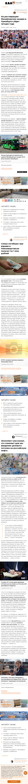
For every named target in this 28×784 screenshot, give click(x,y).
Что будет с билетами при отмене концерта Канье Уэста (13, 223)
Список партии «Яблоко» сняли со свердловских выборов (13, 738)
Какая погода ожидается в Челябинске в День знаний (15, 214)
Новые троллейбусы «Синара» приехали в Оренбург (12, 420)
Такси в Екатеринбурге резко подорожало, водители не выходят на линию (14, 415)
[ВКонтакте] (18, 172)
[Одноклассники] (20, 172)
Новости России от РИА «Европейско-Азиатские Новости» (10, 3)
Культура (10, 168)
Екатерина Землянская (20, 239)
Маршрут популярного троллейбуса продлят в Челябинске (14, 218)
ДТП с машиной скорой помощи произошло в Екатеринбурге (12, 404)
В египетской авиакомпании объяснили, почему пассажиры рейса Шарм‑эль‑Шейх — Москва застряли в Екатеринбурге (14, 745)
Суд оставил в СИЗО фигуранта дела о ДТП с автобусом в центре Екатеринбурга (14, 228)
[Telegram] (22, 172)
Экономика (4, 368)
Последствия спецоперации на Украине (11, 693)
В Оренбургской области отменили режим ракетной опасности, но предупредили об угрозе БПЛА (13, 409)
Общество (4, 168)
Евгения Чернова (22, 12)
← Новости (4, 234)
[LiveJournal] (26, 172)
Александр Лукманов (20, 760)
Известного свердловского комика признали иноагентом (13, 210)
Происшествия (11, 368)
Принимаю (14, 781)
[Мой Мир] (24, 172)
